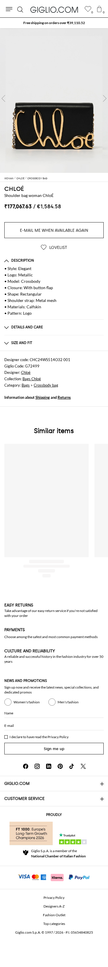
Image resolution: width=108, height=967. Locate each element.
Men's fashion (68, 702)
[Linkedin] (48, 766)
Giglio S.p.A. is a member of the (58, 853)
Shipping (42, 397)
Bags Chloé (31, 378)
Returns (64, 397)
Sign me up (54, 749)
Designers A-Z (54, 906)
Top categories (54, 923)
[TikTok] (71, 766)
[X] (83, 766)
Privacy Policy (58, 737)
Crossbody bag (46, 385)
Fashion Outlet (54, 915)
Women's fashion (27, 702)
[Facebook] (25, 766)
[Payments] (54, 877)
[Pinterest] (60, 766)
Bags (26, 385)
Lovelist (57, 247)
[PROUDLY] (31, 833)
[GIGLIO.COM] (54, 9)
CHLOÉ (14, 188)
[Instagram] (37, 766)
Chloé (26, 372)
